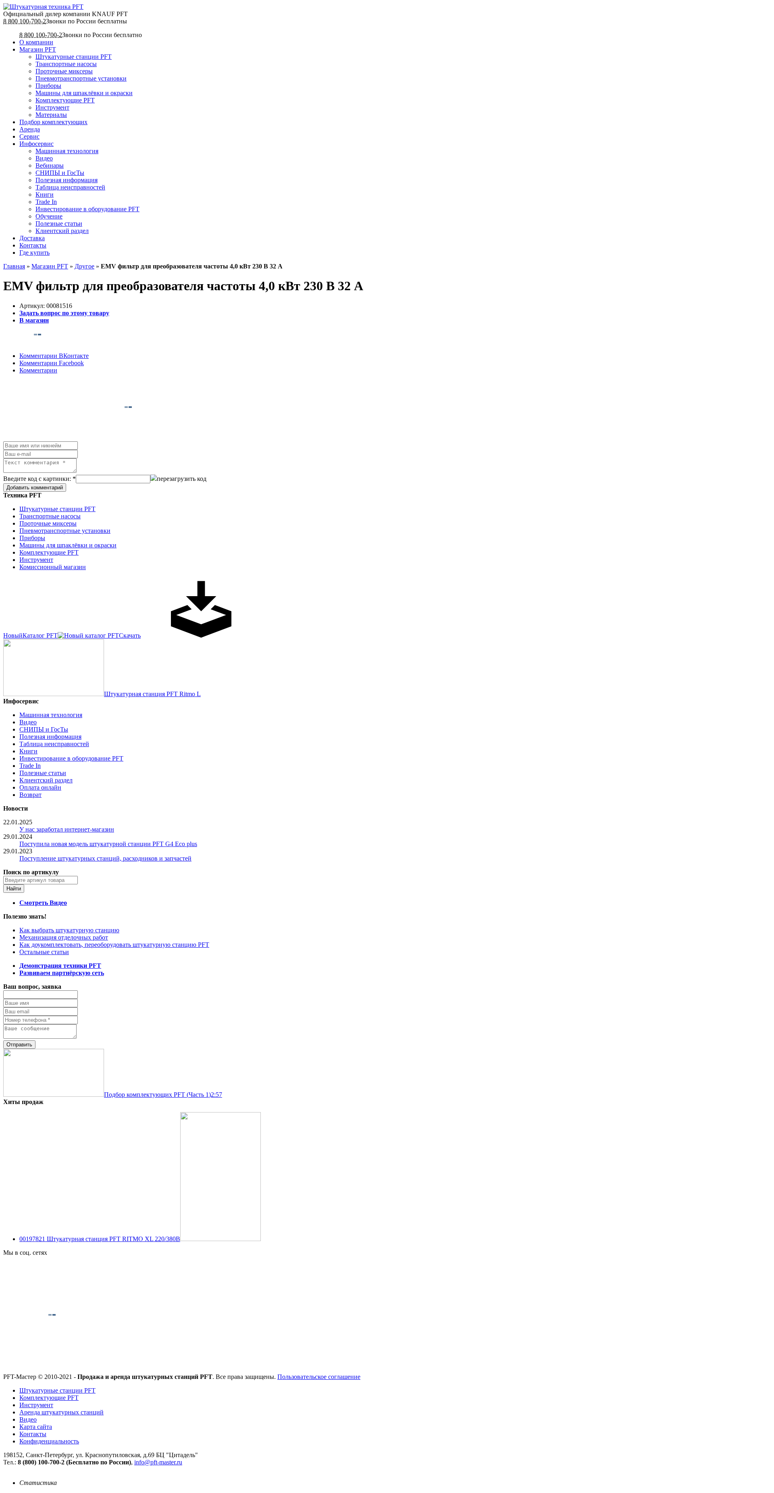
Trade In (46, 201)
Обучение (48, 216)
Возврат (30, 794)
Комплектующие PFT (65, 100)
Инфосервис (36, 143)
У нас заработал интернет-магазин (66, 829)
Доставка (32, 238)
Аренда (29, 129)
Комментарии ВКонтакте (54, 355)
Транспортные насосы (66, 63)
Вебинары (49, 165)
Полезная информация (66, 180)
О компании (36, 42)
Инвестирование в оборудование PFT (87, 209)
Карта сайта (35, 1426)
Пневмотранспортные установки (81, 78)
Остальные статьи (44, 951)
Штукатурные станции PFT (73, 56)
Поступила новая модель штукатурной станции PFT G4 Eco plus (108, 843)
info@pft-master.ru (158, 1462)
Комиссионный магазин (52, 567)
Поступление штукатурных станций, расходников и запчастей (105, 858)
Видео (44, 158)
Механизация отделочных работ (63, 937)
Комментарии (38, 370)
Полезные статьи (58, 223)
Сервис (29, 136)
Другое (84, 266)
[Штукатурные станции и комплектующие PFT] (43, 6)
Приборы (48, 85)
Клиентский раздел (62, 230)
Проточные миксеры (64, 71)
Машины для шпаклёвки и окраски (84, 92)
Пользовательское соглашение (318, 1376)
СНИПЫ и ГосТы (59, 172)
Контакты (32, 245)
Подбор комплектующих (53, 122)
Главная (14, 266)
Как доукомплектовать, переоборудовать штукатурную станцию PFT (114, 944)
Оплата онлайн (40, 787)
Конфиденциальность (49, 1441)
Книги (44, 194)
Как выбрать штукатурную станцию (69, 930)
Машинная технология (66, 151)
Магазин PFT (37, 49)
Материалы (51, 114)
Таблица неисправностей (70, 187)
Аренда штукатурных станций (61, 1412)
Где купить (34, 252)
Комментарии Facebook (51, 363)
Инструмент (52, 107)
